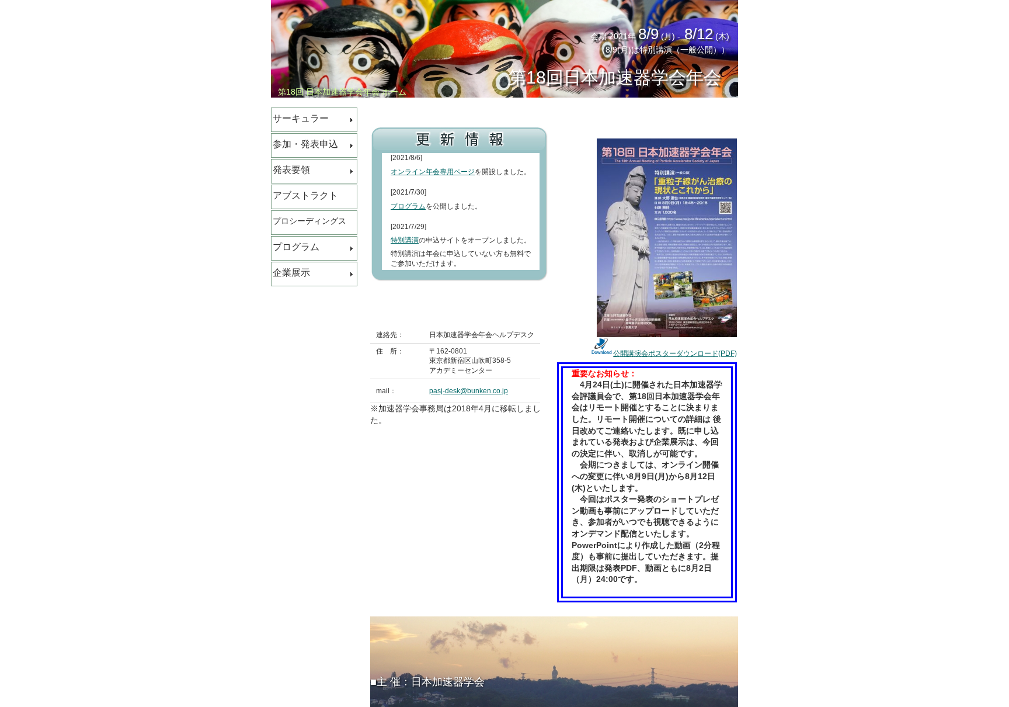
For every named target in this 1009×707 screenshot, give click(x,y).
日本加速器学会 (448, 682)
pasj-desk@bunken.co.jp (468, 391)
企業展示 (291, 273)
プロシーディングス (309, 221)
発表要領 (291, 170)
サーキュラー (301, 118)
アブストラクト (305, 195)
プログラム (296, 247)
